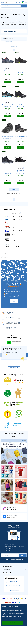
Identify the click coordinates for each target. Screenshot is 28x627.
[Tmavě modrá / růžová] (6, 103)
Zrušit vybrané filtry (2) (7, 41)
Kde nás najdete (14, 590)
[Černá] (6, 69)
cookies (13, 613)
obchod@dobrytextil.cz (14, 585)
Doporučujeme (4, 44)
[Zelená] (20, 168)
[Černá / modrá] (8, 103)
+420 (13, 581)
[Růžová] (23, 168)
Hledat (24, 6)
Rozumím (12, 623)
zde (13, 619)
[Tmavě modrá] (8, 69)
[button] (27, 355)
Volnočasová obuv (12, 11)
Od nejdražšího (24, 44)
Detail (7, 81)
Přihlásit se (22, 555)
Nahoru (14, 189)
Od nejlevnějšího (14, 44)
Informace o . (14, 559)
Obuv (5, 11)
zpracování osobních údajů (17, 559)
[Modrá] (18, 168)
